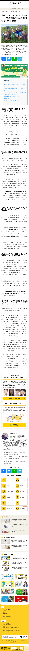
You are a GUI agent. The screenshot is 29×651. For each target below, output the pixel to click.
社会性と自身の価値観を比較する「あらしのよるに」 (15, 89)
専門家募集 (12, 640)
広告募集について (23, 640)
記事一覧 (4, 610)
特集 (4, 612)
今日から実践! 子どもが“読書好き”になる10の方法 (19, 525)
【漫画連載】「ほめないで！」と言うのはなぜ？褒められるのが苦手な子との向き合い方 (19, 558)
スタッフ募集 (17, 640)
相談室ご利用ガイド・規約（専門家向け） (11, 629)
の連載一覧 (7, 449)
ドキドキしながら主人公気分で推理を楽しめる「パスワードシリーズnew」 (15, 93)
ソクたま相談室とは (7, 624)
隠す (7, 80)
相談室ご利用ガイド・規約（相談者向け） (11, 627)
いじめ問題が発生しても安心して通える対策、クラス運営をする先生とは (19, 546)
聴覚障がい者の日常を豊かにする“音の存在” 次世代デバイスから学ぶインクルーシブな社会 (19, 541)
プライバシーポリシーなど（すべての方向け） (12, 630)
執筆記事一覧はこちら (22, 435)
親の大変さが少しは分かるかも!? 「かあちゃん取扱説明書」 (15, 97)
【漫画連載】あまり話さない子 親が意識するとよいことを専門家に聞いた (19, 568)
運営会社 (14, 641)
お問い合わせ (5, 617)
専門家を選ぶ (5, 626)
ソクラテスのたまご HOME (8, 609)
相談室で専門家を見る (14, 398)
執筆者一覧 (5, 613)
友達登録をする (15, 425)
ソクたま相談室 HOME (7, 623)
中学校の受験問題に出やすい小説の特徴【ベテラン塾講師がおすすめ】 (18, 520)
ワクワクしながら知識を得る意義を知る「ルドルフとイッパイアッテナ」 (15, 102)
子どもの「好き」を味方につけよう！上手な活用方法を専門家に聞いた (19, 563)
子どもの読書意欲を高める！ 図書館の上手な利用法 (19, 531)
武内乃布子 (13, 433)
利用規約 (4, 615)
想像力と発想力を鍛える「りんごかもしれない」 (14, 85)
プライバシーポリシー (7, 616)
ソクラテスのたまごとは (5, 640)
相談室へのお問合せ (7, 631)
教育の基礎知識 (13, 8)
